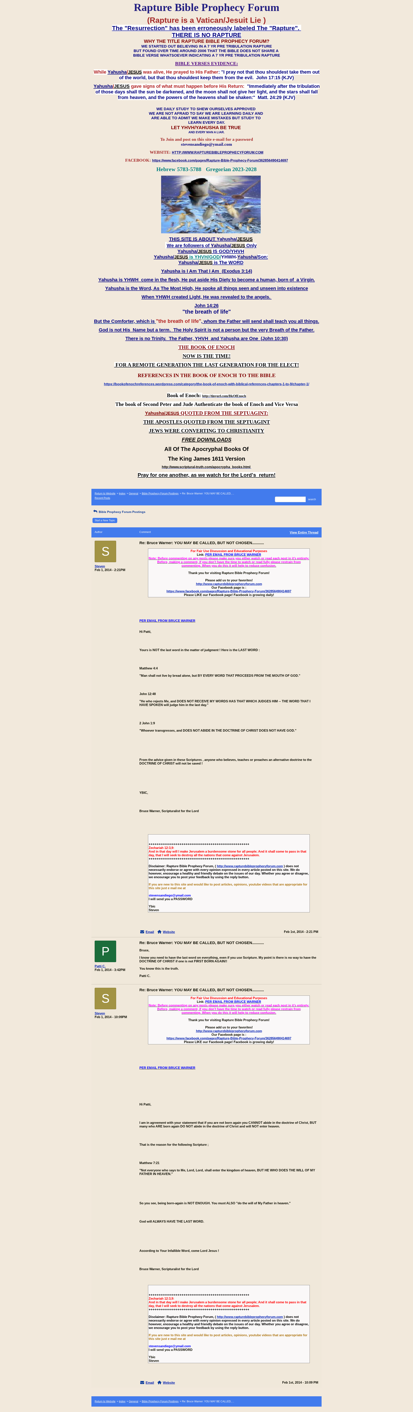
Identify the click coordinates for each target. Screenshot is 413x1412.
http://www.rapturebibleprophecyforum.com (229, 584)
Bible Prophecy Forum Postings (160, 493)
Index (122, 493)
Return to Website (105, 493)
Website (169, 932)
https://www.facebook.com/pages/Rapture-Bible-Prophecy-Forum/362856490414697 (228, 591)
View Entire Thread (304, 532)
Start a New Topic (105, 520)
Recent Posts (102, 498)
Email (150, 932)
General (133, 493)
